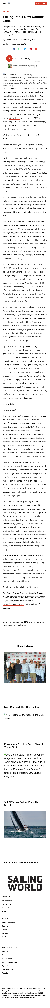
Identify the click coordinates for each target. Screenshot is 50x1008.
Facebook (5, 926)
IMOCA (13, 114)
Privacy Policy (7, 901)
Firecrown (16, 995)
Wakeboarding (7, 969)
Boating (5, 951)
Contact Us (6, 908)
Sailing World (7, 958)
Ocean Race (14, 118)
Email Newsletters (8, 922)
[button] (13, 49)
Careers (5, 911)
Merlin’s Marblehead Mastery (21, 862)
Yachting (5, 973)
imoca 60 (35, 622)
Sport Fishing (7, 966)
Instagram (6, 933)
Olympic (36, 121)
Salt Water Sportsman (10, 962)
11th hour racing (15, 622)
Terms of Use (6, 904)
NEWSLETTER (40, 3)
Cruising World (7, 955)
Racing (6, 11)
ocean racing (13, 625)
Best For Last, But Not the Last (22, 707)
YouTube (5, 937)
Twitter (4, 930)
